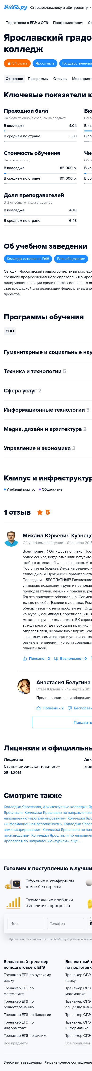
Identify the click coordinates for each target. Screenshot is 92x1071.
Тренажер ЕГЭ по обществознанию (19, 1004)
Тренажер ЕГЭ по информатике (19, 1025)
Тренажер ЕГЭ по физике (25, 1035)
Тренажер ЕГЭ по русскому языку (27, 978)
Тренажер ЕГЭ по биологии (27, 1014)
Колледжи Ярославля (22, 807)
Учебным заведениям (23, 1062)
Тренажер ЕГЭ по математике (19, 991)
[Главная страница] (15, 7)
